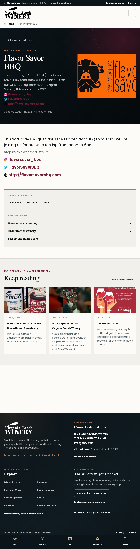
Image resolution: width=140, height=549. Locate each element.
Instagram (93, 512)
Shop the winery (46, 490)
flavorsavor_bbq (19, 94)
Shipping (42, 482)
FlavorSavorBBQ (18, 99)
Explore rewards (115, 3)
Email (45, 202)
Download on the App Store (92, 493)
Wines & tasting (13, 482)
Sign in (132, 3)
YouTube (105, 512)
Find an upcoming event (70, 239)
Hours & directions (60, 3)
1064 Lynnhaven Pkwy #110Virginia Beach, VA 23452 (91, 436)
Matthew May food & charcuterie (25, 513)
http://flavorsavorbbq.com (26, 103)
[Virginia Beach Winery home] (17, 13)
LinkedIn (32, 202)
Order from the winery (70, 231)
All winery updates (18, 40)
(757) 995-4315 (83, 443)
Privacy (120, 532)
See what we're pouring (70, 223)
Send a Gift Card (46, 505)
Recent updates (13, 497)
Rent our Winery (13, 490)
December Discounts (110, 323)
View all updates (124, 279)
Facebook (16, 202)
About (40, 497)
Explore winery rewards (89, 502)
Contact (9, 505)
